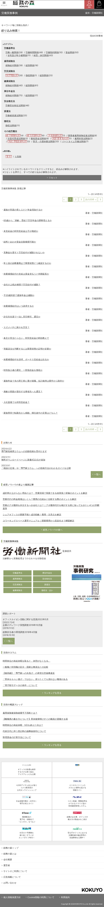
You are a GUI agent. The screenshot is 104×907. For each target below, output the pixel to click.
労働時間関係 (32, 52)
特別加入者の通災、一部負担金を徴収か (23, 370)
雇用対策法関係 (82, 138)
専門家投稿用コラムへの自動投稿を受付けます (24, 451)
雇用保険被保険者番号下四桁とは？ (20, 713)
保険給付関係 (11, 65)
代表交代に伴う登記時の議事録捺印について (24, 731)
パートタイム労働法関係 (74, 141)
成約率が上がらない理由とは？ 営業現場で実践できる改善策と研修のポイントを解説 (45, 493)
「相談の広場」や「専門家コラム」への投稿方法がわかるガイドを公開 (36, 468)
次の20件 (89, 199)
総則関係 (30, 65)
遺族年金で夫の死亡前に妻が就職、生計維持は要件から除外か (34, 380)
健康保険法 (17, 590)
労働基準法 (17, 573)
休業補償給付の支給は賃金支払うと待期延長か (26, 274)
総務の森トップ (11, 847)
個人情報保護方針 (12, 897)
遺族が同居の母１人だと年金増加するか (23, 209)
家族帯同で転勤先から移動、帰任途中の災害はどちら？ (31, 413)
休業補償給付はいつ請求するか (19, 306)
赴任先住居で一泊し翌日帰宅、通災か (22, 316)
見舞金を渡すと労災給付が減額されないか (24, 252)
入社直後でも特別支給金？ (17, 402)
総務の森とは (9, 853)
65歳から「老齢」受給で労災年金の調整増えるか (28, 220)
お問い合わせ (9, 882)
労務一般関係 (11, 52)
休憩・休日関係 (41, 55)
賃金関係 (70, 52)
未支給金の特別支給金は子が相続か (21, 231)
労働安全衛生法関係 (15, 105)
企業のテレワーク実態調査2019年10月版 (23, 625)
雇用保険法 (17, 579)
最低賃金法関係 (38, 138)
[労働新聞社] (32, 551)
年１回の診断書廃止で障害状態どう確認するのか (27, 263)
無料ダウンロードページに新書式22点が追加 (23, 459)
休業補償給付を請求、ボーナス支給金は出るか (26, 359)
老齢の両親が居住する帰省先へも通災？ (23, 391)
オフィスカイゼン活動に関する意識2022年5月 (25, 619)
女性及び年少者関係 (17, 55)
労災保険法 (17, 584)
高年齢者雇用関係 (60, 138)
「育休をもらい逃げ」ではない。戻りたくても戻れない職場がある (35, 679)
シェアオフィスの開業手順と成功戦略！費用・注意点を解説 (32, 514)
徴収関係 (30, 75)
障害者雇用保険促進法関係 (81, 135)
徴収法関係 (10, 125)
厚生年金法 (47, 573)
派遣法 (47, 584)
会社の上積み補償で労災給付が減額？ (22, 284)
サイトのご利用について (15, 871)
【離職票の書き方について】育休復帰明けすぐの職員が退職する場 (35, 719)
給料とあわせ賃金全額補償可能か (20, 241)
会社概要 (7, 859)
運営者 (6, 865)
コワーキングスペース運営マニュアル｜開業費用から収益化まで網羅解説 (38, 520)
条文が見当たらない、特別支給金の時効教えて (26, 338)
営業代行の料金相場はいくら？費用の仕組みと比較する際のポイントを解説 (39, 499)
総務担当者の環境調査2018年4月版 (20, 632)
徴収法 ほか (47, 590)
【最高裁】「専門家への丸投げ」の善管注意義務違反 (29, 673)
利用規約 (65, 897)
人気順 (18, 156)
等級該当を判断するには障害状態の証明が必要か (27, 348)
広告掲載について (12, 877)
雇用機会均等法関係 (17, 141)
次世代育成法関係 (16, 138)
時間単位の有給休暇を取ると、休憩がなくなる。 (26, 661)
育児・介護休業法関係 (44, 141)
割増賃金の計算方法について (17, 737)
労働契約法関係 (34, 135)
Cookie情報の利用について (40, 897)
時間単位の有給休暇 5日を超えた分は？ (23, 725)
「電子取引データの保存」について (20, 685)
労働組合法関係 (13, 135)
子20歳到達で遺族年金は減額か (19, 295)
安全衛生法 (47, 579)
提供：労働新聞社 (94, 13)
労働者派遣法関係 (14, 115)
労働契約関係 (52, 52)
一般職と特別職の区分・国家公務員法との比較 (25, 667)
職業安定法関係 (55, 135)
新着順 (8, 156)
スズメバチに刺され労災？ (17, 327)
